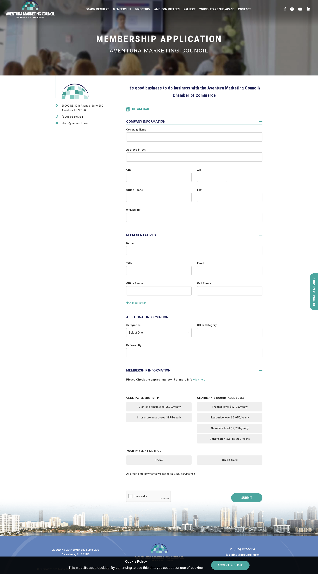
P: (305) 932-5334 (242, 549)
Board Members (97, 9)
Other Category (207, 325)
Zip (199, 169)
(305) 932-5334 (72, 116)
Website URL (134, 210)
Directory (143, 9)
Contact (244, 9)
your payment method (143, 450)
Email (200, 263)
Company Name (136, 129)
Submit (246, 497)
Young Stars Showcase (216, 9)
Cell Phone (204, 283)
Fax (199, 190)
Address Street (136, 149)
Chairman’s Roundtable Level (221, 397)
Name (130, 243)
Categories (133, 325)
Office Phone (134, 190)
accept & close (230, 565)
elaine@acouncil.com (75, 123)
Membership (122, 9)
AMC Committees (167, 9)
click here (199, 379)
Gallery (189, 9)
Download (140, 109)
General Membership (142, 397)
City (128, 169)
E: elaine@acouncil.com (242, 555)
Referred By (133, 345)
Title (129, 263)
